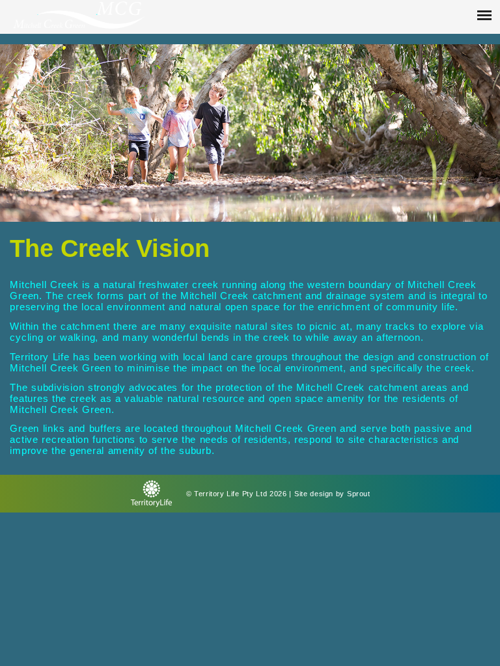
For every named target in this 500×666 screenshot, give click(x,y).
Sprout (358, 494)
